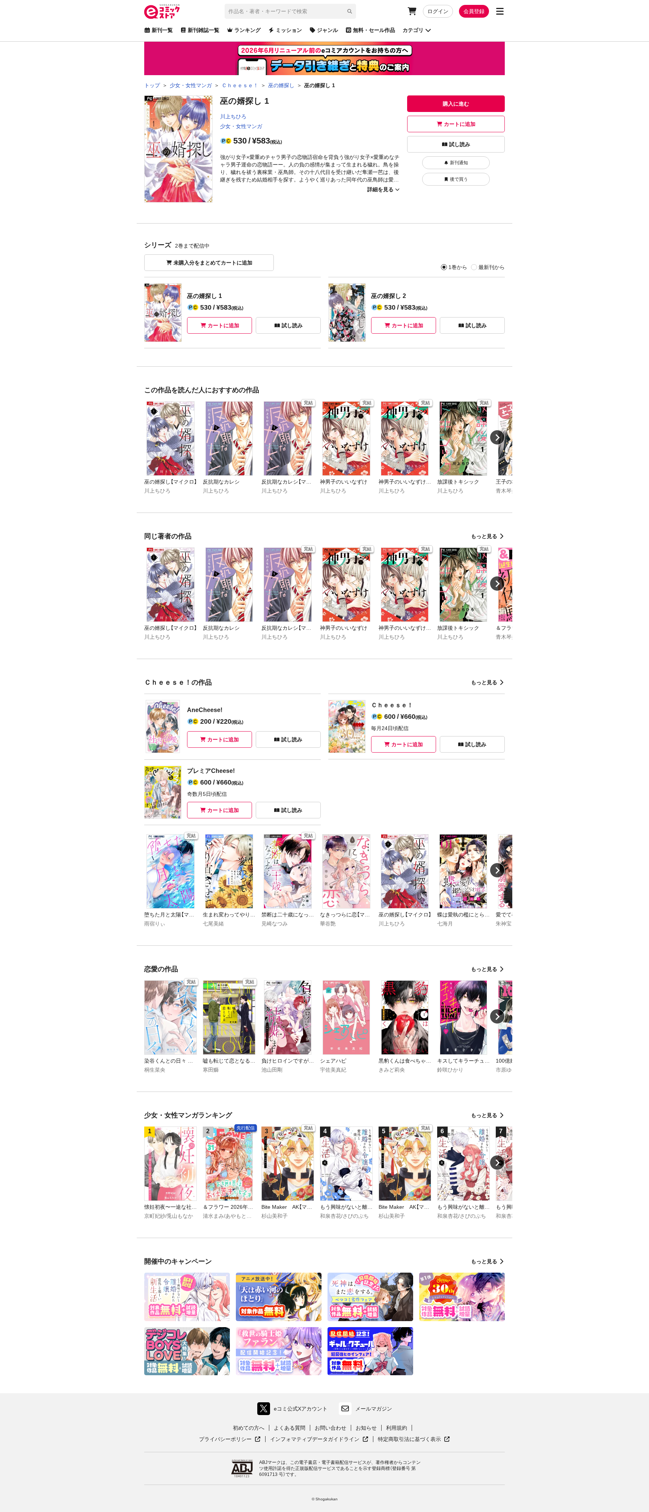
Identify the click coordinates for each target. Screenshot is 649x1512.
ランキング (247, 30)
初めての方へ (248, 1428)
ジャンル (327, 30)
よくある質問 (289, 1428)
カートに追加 (459, 124)
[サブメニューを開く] (500, 11)
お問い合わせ (330, 1428)
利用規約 (396, 1428)
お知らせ (366, 1428)
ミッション (289, 30)
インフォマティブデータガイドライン (314, 1439)
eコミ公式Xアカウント (294, 1410)
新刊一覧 (162, 30)
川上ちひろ (233, 116)
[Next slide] (497, 437)
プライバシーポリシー (230, 1439)
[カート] (412, 11)
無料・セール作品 (374, 30)
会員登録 (473, 11)
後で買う (459, 179)
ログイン (437, 11)
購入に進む (456, 104)
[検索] (349, 11)
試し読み (459, 144)
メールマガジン (373, 1409)
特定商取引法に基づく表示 (414, 1439)
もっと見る (484, 536)
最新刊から (491, 267)
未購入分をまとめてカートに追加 (213, 263)
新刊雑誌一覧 (203, 30)
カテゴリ (413, 30)
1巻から (457, 267)
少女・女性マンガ (241, 126)
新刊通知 (459, 162)
